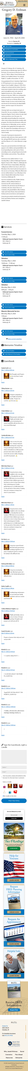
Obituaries (18, 1057)
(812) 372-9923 (22, 1)
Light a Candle (8, 46)
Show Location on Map (9, 254)
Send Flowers (8, 56)
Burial (22, 1051)
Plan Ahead (19, 1054)
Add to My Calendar (8, 251)
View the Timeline (9, 350)
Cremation (8, 1054)
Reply (2, 382)
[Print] (3, 64)
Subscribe (14, 818)
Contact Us (5, 1026)
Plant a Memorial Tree (11, 59)
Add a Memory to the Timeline (11, 49)
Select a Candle (7, 782)
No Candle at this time (10, 796)
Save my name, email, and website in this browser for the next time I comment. (14, 777)
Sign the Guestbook (9, 52)
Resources (9, 1057)
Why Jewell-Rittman (11, 1051)
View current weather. (15, 339)
